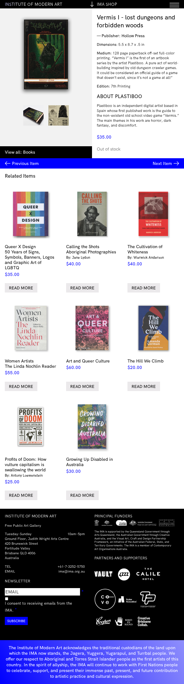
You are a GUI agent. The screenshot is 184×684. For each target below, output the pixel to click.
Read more (21, 287)
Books (29, 152)
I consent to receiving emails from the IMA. (38, 607)
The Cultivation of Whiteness (145, 255)
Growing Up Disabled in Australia (89, 465)
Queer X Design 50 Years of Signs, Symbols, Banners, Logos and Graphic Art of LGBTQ (29, 260)
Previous (25, 163)
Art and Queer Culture (88, 364)
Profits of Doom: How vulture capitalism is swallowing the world (25, 470)
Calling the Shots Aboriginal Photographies (91, 255)
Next (162, 163)
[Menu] (174, 4)
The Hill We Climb (145, 364)
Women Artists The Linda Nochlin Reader (30, 366)
